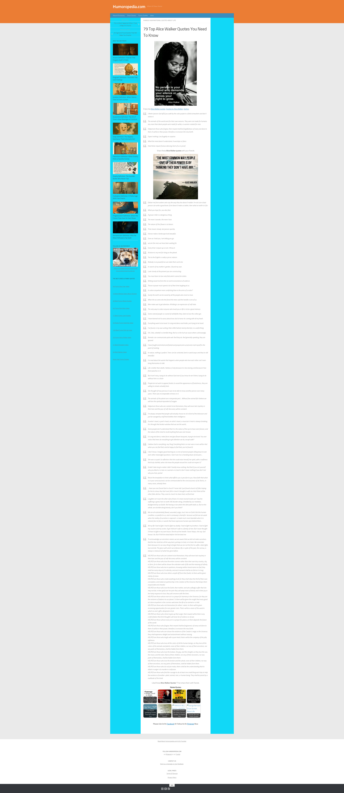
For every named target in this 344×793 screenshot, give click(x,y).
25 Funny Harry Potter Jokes (122, 337)
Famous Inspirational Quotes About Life (159, 20)
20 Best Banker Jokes (120, 352)
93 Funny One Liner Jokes (121, 286)
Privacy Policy (172, 777)
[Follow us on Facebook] (169, 789)
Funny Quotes (143, 16)
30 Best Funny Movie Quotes (122, 301)
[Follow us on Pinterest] (162, 789)
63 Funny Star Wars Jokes (121, 308)
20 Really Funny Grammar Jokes (123, 323)
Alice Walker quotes (158, 109)
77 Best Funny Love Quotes (122, 316)
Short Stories (131, 16)
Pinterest (190, 724)
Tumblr (178, 754)
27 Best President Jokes (120, 345)
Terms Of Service (172, 773)
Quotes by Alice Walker (174, 109)
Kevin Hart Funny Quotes (121, 359)
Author (186, 109)
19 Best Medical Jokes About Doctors (125, 294)
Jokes (152, 16)
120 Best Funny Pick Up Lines (122, 330)
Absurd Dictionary (119, 16)
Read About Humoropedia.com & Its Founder (172, 741)
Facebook (170, 724)
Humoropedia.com (129, 6)
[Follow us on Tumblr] (165, 789)
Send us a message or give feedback (171, 764)
